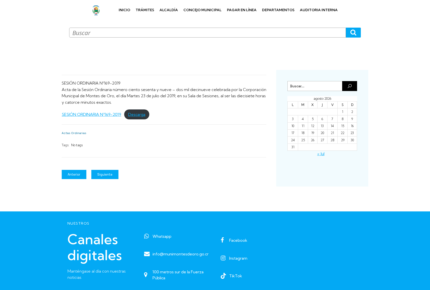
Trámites (145, 10)
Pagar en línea (242, 10)
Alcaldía (169, 10)
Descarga (136, 114)
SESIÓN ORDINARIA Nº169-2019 (91, 114)
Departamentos (278, 10)
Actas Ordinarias (74, 133)
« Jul (320, 153)
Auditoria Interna (319, 10)
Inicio (124, 10)
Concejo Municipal (202, 10)
